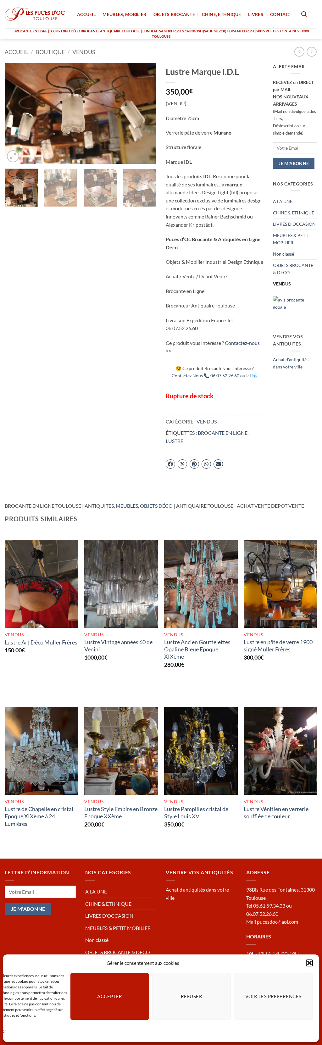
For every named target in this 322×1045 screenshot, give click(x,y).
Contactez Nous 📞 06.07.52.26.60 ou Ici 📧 (215, 375)
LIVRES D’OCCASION (294, 224)
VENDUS (83, 51)
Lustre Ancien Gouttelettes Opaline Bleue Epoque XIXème (197, 649)
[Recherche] (304, 14)
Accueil (16, 51)
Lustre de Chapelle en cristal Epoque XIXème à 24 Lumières (39, 816)
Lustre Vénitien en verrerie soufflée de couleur (276, 812)
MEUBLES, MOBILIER (124, 14)
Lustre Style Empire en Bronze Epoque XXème (121, 812)
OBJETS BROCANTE (174, 14)
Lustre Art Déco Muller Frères (41, 642)
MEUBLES (127, 506)
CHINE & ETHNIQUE (293, 212)
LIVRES (255, 14)
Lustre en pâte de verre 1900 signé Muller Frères (278, 646)
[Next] (145, 113)
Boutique (50, 51)
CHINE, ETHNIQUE (221, 14)
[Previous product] (311, 52)
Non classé (283, 254)
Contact (280, 14)
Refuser (191, 996)
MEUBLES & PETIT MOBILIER (291, 239)
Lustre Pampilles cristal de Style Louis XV (196, 812)
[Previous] (15, 113)
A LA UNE (282, 201)
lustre (174, 441)
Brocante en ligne (222, 433)
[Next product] (299, 52)
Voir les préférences (273, 996)
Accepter (109, 996)
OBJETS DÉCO (156, 506)
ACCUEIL (86, 14)
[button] (309, 963)
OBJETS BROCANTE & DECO (293, 269)
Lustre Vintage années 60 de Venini (118, 646)
